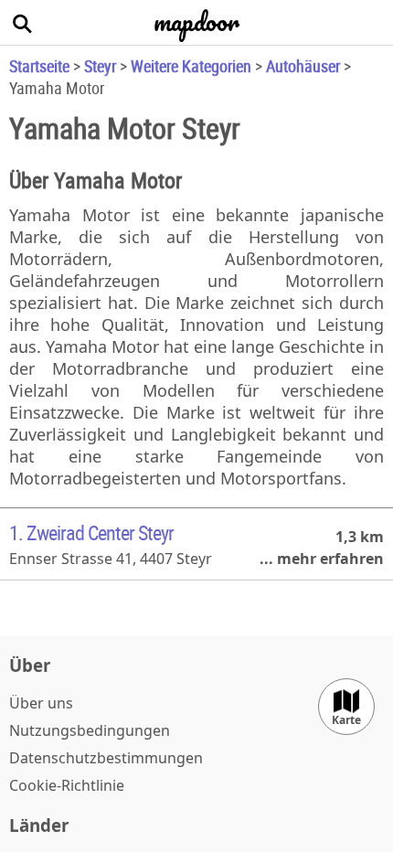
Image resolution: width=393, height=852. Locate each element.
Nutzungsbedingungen (89, 730)
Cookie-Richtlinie (66, 785)
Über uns (41, 703)
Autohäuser (303, 66)
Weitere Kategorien (191, 66)
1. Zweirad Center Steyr (91, 532)
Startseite (39, 66)
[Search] (23, 23)
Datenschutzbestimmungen (106, 758)
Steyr (100, 66)
